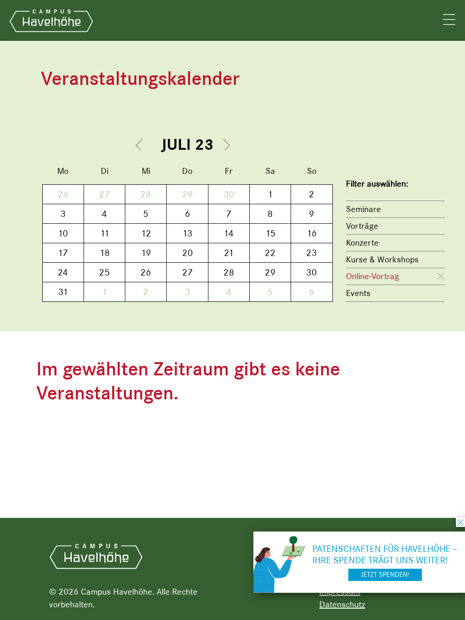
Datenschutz (342, 604)
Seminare (363, 209)
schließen (460, 522)
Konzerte (362, 242)
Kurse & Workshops (382, 259)
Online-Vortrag (372, 276)
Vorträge (362, 226)
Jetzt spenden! (385, 575)
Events (358, 293)
